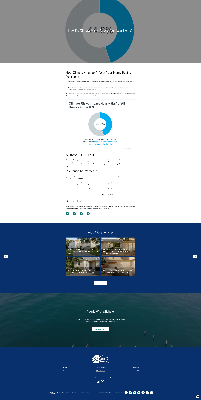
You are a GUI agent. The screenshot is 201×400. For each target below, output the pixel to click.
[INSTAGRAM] (130, 392)
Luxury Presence (84, 393)
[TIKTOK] (143, 392)
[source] (80, 178)
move (80, 93)
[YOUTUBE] (138, 392)
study (130, 93)
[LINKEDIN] (134, 392)
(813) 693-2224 (100, 370)
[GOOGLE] (147, 392)
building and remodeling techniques (96, 161)
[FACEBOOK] (126, 392)
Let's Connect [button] (100, 329)
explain (68, 83)
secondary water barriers (118, 161)
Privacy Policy (117, 393)
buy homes (95, 81)
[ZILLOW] (151, 392)
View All (100, 283)
